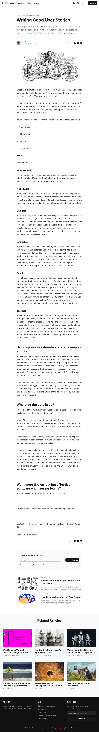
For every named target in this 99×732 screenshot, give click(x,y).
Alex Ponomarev (27, 42)
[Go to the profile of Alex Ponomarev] (18, 43)
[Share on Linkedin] (80, 42)
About (36, 3)
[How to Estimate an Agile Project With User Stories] (28, 583)
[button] (74, 3)
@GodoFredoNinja (70, 728)
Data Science (42, 718)
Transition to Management (47, 715)
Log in (84, 3)
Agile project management (28, 15)
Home (29, 3)
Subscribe (92, 3)
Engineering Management (47, 706)
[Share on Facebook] (78, 42)
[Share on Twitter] (75, 42)
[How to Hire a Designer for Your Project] (28, 598)
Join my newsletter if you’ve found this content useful (41, 493)
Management (42, 709)
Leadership (42, 712)
